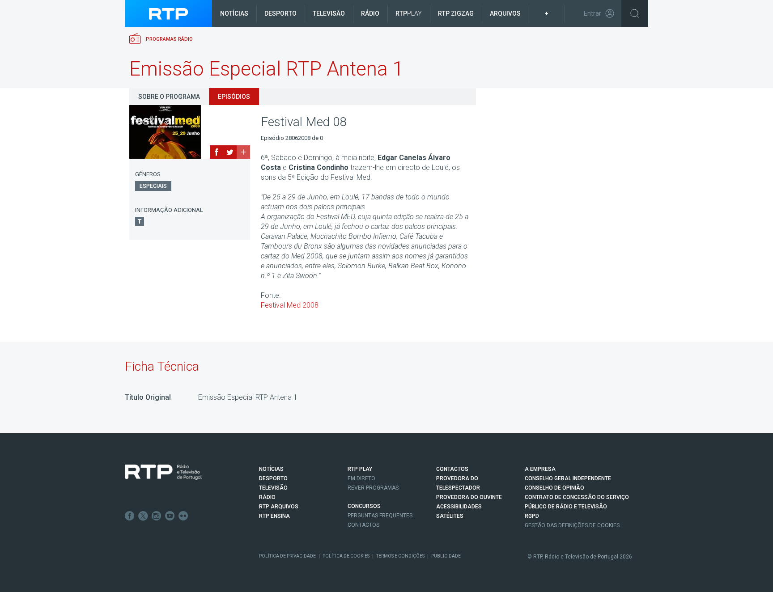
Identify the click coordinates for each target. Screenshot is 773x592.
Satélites (449, 516)
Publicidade (446, 556)
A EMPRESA (540, 469)
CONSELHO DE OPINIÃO (554, 488)
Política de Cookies (346, 556)
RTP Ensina (274, 516)
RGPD (532, 516)
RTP (408, 13)
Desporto (280, 13)
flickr (183, 516)
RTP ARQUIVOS (278, 506)
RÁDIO (267, 497)
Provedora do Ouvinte (469, 497)
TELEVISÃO (273, 488)
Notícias (234, 13)
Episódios (234, 96)
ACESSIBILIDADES (459, 506)
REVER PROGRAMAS (373, 488)
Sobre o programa (169, 96)
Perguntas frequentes (380, 515)
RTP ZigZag (456, 13)
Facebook (130, 516)
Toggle (634, 13)
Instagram (156, 516)
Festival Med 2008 (290, 305)
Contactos (363, 525)
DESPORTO (273, 478)
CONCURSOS (364, 506)
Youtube (170, 516)
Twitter (143, 516)
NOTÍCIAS (271, 469)
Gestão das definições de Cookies (572, 525)
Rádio (370, 13)
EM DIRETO (361, 478)
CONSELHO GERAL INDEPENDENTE (568, 478)
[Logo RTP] (163, 472)
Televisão (329, 13)
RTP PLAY (360, 469)
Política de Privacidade (287, 556)
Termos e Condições (400, 556)
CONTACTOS (452, 469)
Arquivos (505, 13)
